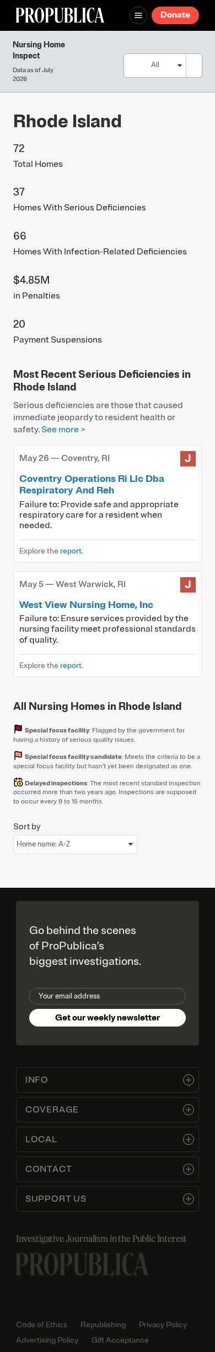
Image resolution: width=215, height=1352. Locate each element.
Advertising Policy (47, 1340)
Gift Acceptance (120, 1340)
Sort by (27, 827)
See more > (63, 429)
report (71, 551)
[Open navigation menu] (138, 15)
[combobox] (191, 65)
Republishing (103, 1324)
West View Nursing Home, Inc (86, 605)
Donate (175, 14)
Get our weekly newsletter (107, 1017)
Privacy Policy (163, 1324)
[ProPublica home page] (82, 1264)
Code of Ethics (41, 1324)
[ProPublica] (60, 15)
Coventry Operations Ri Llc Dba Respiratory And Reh (91, 485)
